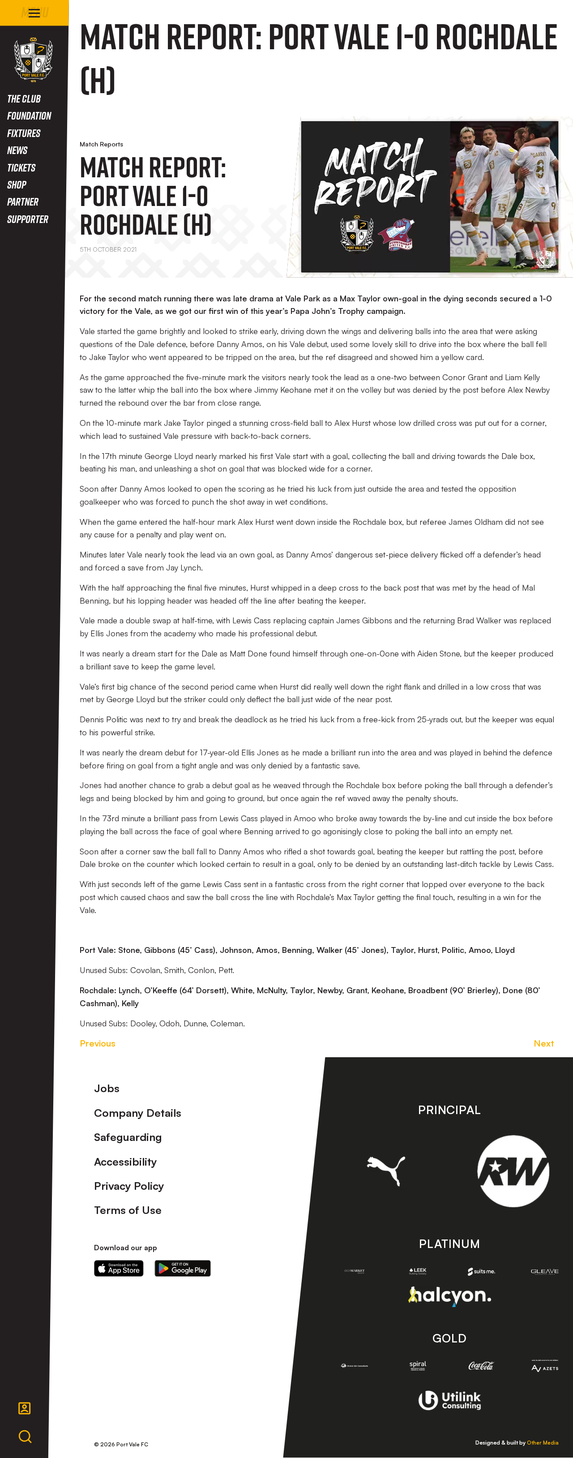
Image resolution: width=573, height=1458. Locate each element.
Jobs (107, 1088)
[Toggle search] (25, 1437)
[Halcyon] (449, 1296)
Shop (16, 184)
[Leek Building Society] (418, 1271)
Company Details (137, 1112)
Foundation (29, 115)
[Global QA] (354, 1366)
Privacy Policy (129, 1185)
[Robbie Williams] (513, 1171)
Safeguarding (128, 1137)
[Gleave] (545, 1272)
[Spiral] (418, 1366)
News (17, 149)
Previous (97, 1043)
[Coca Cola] (482, 1366)
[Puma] (386, 1171)
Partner (22, 201)
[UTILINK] (449, 1400)
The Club (24, 98)
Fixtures (23, 132)
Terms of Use (128, 1210)
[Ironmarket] (354, 1271)
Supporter (27, 218)
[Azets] (545, 1365)
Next (544, 1043)
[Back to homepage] (33, 59)
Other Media (543, 1442)
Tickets (21, 167)
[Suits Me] (482, 1272)
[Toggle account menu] (24, 1408)
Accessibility (125, 1161)
